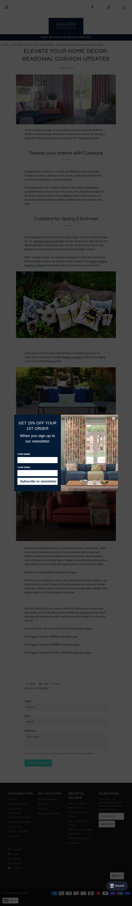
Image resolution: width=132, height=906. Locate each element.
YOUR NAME (23, 454)
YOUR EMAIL (24, 467)
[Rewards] (117, 886)
